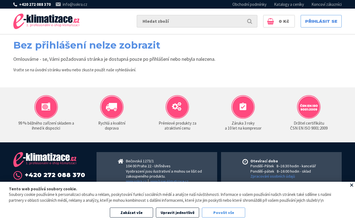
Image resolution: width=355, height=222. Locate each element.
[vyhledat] (249, 21)
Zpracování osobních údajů (272, 176)
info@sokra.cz (75, 4)
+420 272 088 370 (35, 4)
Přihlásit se (321, 21)
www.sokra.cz (136, 181)
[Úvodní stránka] (46, 21)
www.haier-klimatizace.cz (169, 181)
